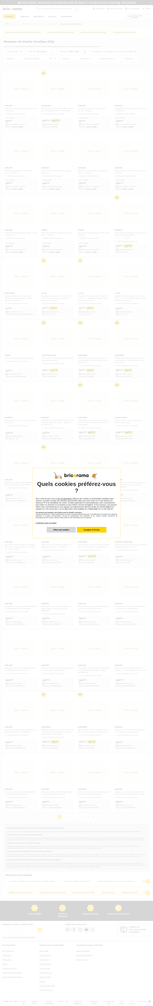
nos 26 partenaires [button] (64, 499)
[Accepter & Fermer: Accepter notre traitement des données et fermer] (91, 530)
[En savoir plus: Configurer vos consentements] (61, 530)
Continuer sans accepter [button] (46, 521)
